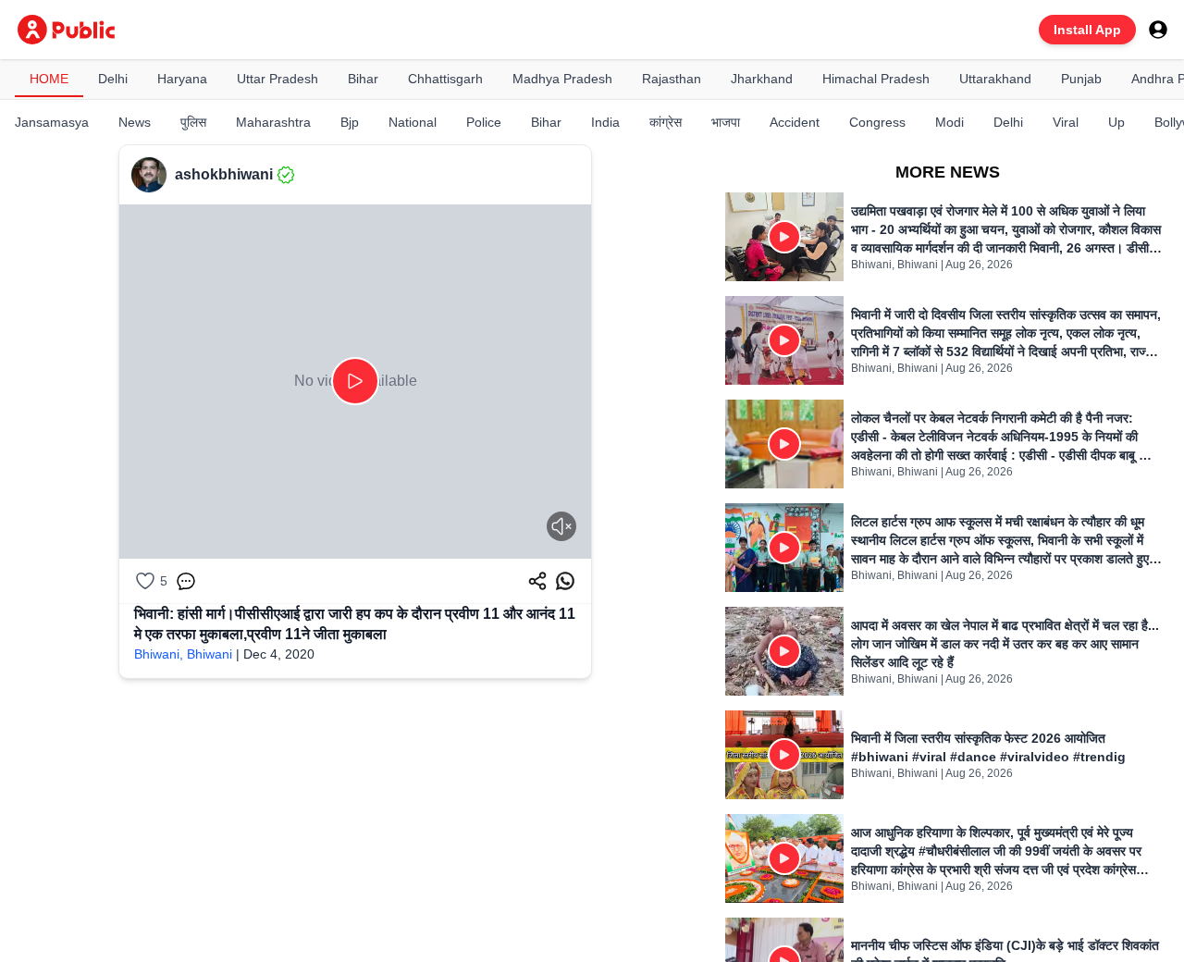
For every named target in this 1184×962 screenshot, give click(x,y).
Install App (1087, 29)
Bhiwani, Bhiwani (183, 654)
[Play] (355, 381)
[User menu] (1158, 29)
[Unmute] (561, 526)
